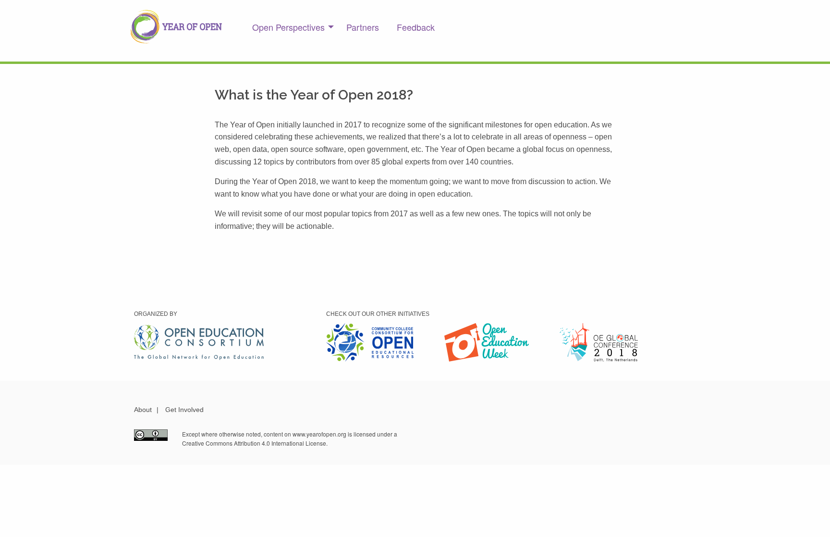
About (143, 409)
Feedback (416, 27)
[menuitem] (290, 27)
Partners (362, 27)
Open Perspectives (288, 27)
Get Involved (184, 409)
